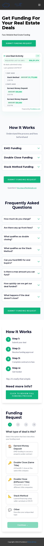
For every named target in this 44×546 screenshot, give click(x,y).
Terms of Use (31, 542)
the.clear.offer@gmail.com (27, 188)
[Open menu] (39, 5)
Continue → (22, 525)
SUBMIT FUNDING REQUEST (19, 43)
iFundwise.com (35, 109)
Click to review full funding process (22, 394)
